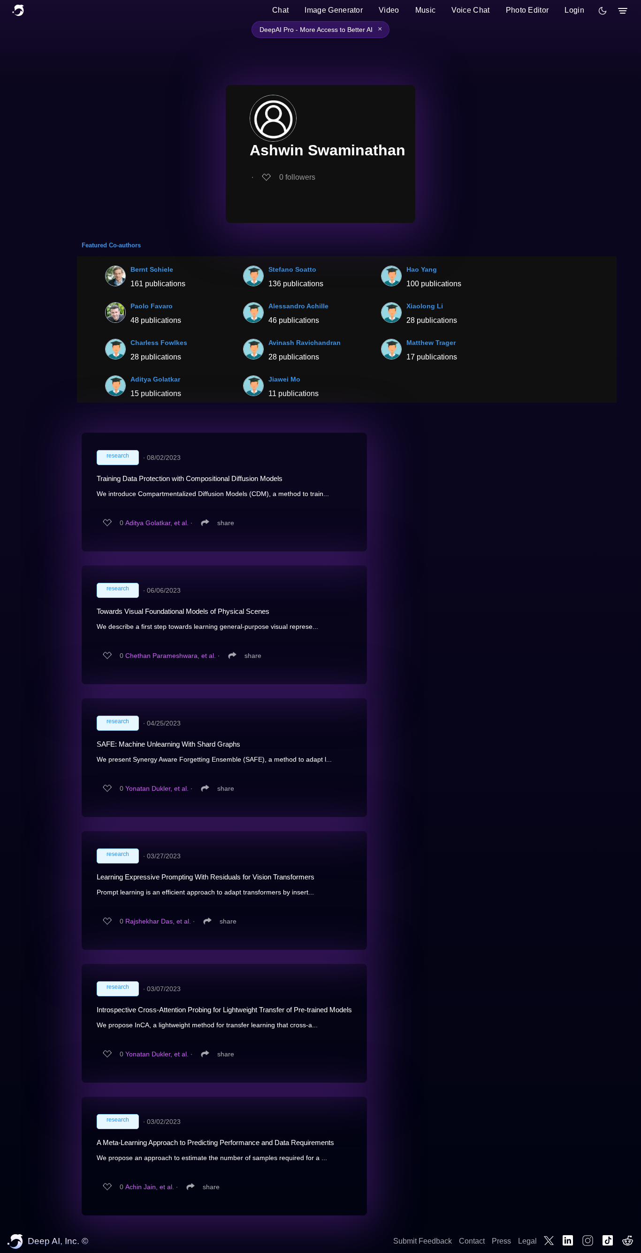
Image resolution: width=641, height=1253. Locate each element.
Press (501, 1241)
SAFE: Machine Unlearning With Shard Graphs (168, 744)
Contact (472, 1241)
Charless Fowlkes (158, 342)
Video (389, 10)
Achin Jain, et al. (149, 1187)
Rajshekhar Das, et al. (158, 921)
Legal (527, 1241)
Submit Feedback (422, 1241)
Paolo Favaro (151, 306)
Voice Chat (470, 10)
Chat (280, 10)
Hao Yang (421, 269)
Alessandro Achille (298, 306)
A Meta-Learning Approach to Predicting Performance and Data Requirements (215, 1142)
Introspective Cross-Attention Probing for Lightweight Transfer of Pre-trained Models (224, 1010)
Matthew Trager (431, 342)
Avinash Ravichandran (304, 342)
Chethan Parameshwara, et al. (170, 655)
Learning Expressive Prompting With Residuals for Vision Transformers (205, 877)
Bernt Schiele (151, 269)
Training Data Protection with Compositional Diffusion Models (189, 478)
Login (574, 10)
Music (425, 10)
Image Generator (334, 10)
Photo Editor (527, 10)
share (225, 523)
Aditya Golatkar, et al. (157, 523)
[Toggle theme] (602, 10)
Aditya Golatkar (155, 379)
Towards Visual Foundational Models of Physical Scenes (183, 611)
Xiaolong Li (424, 306)
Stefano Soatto (292, 269)
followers (297, 177)
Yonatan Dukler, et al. (157, 788)
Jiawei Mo (284, 379)
